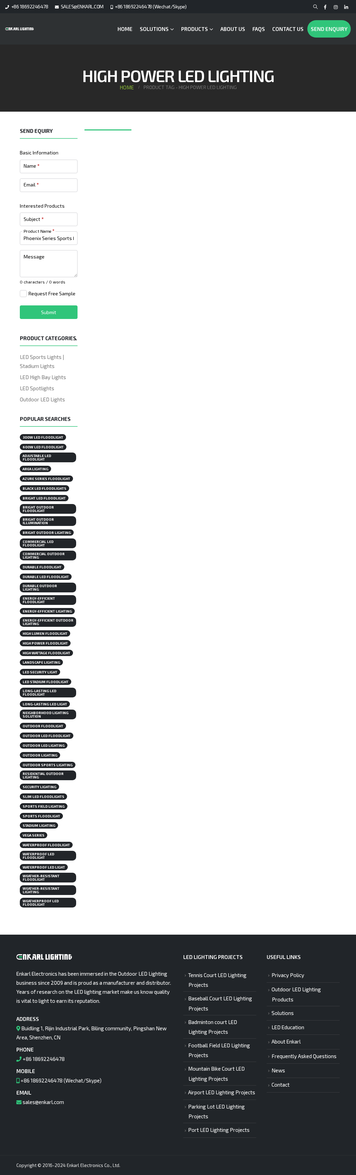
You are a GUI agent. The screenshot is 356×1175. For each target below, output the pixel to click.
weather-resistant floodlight (41, 877)
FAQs (258, 29)
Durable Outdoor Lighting (40, 587)
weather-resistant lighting (41, 890)
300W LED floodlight (43, 437)
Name (31, 166)
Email (31, 184)
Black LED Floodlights (44, 488)
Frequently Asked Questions (304, 1056)
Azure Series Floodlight (46, 479)
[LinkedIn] (346, 7)
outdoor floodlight (43, 726)
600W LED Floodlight (43, 447)
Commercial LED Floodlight (38, 543)
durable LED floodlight (46, 577)
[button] (315, 7)
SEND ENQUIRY (329, 29)
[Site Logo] (19, 28)
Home (125, 29)
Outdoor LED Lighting (44, 745)
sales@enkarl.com (43, 1102)
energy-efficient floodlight (39, 600)
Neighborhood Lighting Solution (45, 714)
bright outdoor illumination (38, 521)
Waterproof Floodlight (46, 845)
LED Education (288, 1027)
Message (34, 256)
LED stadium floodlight (45, 682)
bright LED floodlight (44, 498)
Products (194, 29)
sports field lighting (44, 806)
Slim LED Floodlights (43, 796)
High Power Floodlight (45, 643)
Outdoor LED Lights (42, 399)
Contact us (288, 29)
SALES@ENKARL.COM (82, 6)
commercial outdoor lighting (44, 555)
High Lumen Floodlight (45, 633)
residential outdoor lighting (43, 775)
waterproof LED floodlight (38, 856)
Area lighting (35, 469)
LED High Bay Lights (43, 377)
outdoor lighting (40, 755)
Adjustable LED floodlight (37, 457)
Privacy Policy (288, 975)
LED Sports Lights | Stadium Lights (42, 361)
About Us (232, 29)
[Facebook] (325, 7)
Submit (48, 312)
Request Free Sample (52, 293)
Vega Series (33, 835)
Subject (33, 219)
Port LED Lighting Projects (219, 1130)
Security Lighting (39, 787)
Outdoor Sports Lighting (48, 765)
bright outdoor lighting (47, 532)
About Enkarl (286, 1041)
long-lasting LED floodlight (39, 692)
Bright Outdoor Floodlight (38, 509)
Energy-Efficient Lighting (47, 611)
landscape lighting (41, 662)
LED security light (40, 672)
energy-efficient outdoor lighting (48, 622)
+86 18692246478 (29, 6)
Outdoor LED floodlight (47, 736)
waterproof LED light (44, 867)
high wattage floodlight (46, 653)
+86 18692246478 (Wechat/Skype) (150, 6)
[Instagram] (335, 7)
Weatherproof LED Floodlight (41, 902)
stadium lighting (39, 825)
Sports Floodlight (41, 816)
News (278, 1070)
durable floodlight (42, 567)
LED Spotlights (37, 388)
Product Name (39, 230)
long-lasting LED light (45, 704)
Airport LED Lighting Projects (221, 1092)
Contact (281, 1084)
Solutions (154, 29)
